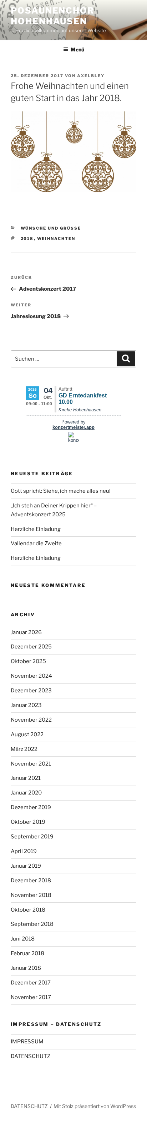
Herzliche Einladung (36, 529)
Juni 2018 (23, 939)
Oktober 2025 (28, 661)
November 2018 (31, 895)
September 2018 (32, 924)
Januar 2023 (26, 705)
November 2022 (31, 720)
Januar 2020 (26, 792)
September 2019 (32, 836)
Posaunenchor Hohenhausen (53, 15)
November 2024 (31, 676)
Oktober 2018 (28, 910)
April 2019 (24, 851)
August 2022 (27, 734)
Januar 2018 (26, 968)
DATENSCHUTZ (30, 1056)
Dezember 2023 (31, 690)
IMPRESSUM (27, 1041)
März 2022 (24, 749)
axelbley (91, 75)
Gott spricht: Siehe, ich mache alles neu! (61, 491)
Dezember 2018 (31, 880)
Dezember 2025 (31, 646)
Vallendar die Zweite (36, 543)
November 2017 (31, 997)
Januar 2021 (26, 778)
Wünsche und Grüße (51, 228)
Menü (77, 49)
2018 (27, 238)
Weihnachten (56, 238)
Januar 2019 (26, 866)
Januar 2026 (26, 632)
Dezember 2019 (31, 807)
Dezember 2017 (31, 982)
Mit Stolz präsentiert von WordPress (95, 1106)
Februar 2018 (27, 953)
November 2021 (31, 764)
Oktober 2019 (28, 822)
